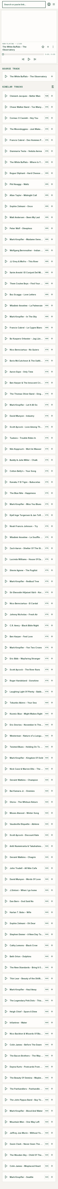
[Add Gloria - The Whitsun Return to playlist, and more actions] (51, 802)
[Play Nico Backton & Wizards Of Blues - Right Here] (7, 1033)
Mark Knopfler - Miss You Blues (25, 504)
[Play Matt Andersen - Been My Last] (7, 217)
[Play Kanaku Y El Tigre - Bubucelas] (7, 482)
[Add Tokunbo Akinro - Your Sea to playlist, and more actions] (51, 702)
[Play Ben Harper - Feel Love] (7, 636)
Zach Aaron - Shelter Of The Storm (27, 548)
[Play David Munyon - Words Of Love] (7, 879)
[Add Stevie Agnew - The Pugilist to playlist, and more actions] (51, 570)
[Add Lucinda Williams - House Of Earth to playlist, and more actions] (51, 559)
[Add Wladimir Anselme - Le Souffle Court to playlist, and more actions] (51, 537)
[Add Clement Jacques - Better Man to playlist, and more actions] (51, 96)
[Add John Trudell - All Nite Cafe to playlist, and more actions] (51, 868)
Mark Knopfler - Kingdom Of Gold (26, 758)
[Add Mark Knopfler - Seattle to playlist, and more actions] (51, 1177)
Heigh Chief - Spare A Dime (23, 1011)
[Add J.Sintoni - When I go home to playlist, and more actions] (51, 890)
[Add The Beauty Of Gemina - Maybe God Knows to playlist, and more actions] (51, 1078)
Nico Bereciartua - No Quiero (24, 349)
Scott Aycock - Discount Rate (24, 835)
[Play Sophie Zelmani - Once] (7, 206)
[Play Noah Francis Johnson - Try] (7, 526)
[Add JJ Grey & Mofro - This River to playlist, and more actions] (51, 261)
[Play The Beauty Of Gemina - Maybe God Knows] (7, 1077)
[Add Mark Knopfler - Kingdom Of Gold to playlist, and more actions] (51, 758)
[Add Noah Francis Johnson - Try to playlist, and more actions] (51, 526)
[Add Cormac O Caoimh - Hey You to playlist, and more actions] (51, 118)
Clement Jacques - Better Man (25, 96)
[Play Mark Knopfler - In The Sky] (7, 316)
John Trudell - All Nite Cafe (23, 868)
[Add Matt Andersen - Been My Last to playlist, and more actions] (51, 217)
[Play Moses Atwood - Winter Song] (7, 813)
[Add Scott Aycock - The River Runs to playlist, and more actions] (51, 669)
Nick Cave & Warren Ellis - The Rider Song (27, 769)
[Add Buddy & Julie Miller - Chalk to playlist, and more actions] (51, 460)
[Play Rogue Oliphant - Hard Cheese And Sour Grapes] (7, 173)
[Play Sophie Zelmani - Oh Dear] (7, 923)
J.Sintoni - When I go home (23, 890)
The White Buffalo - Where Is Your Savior (27, 162)
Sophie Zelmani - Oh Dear (22, 923)
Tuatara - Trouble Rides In (23, 438)
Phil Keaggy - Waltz (19, 184)
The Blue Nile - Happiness (23, 493)
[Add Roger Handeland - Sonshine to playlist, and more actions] (51, 680)
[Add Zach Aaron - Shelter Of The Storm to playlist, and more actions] (51, 548)
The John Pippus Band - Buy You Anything (27, 1099)
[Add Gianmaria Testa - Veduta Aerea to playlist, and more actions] (51, 151)
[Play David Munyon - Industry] (7, 415)
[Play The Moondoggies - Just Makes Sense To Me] (7, 129)
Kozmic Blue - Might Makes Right (26, 713)
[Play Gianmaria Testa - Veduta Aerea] (7, 151)
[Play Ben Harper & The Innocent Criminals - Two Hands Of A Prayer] (7, 382)
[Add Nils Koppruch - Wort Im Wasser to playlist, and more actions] (51, 449)
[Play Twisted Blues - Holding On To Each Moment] (7, 746)
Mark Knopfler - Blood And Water (26, 1111)
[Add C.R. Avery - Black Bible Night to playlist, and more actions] (51, 625)
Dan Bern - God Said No (22, 901)
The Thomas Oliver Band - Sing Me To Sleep (27, 393)
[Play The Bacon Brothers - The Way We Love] (7, 1055)
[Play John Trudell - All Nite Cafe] (7, 868)
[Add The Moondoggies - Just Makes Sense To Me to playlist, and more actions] (51, 129)
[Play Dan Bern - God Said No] (7, 901)
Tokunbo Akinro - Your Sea (23, 702)
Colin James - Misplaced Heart (25, 1166)
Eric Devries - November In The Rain (27, 724)
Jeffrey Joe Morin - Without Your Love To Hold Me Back (27, 1133)
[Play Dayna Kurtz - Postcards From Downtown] (7, 1066)
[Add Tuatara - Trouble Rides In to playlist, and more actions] (51, 438)
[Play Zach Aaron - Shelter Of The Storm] (7, 548)
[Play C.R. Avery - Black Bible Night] (7, 625)
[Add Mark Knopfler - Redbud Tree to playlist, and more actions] (51, 581)
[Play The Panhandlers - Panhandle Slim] (7, 1088)
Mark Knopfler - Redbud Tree (24, 581)
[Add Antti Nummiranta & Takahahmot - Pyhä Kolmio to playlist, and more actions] (51, 846)
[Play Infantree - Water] (7, 1022)
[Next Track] (34, 59)
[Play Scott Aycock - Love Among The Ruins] (7, 426)
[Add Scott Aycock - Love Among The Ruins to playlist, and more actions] (51, 427)
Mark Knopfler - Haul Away (23, 989)
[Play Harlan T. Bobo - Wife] (7, 912)
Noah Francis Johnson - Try (24, 526)
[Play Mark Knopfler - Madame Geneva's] (7, 239)
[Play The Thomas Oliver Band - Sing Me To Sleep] (7, 393)
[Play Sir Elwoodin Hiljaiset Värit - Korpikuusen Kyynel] (7, 592)
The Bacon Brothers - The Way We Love (27, 1055)
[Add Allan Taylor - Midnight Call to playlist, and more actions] (51, 195)
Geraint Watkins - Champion (24, 780)
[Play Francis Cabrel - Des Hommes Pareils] (7, 140)
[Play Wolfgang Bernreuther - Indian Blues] (7, 250)
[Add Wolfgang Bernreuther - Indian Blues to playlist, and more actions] (51, 250)
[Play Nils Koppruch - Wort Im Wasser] (7, 449)
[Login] (49, 4)
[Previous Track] (23, 59)
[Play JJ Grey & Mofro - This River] (7, 261)
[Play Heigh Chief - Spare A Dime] (7, 1011)
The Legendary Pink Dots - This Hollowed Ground (27, 1000)
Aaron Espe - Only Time (21, 371)
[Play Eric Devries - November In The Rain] (7, 724)
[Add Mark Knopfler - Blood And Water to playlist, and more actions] (51, 1111)
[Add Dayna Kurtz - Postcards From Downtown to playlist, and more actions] (51, 1066)
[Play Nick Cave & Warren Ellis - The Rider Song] (7, 768)
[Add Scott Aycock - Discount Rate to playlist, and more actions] (51, 835)
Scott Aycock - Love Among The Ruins (27, 427)
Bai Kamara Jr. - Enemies (22, 791)
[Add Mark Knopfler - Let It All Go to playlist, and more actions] (51, 405)
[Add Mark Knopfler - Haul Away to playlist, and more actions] (51, 989)
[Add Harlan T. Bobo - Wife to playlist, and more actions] (51, 912)
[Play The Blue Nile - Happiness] (7, 493)
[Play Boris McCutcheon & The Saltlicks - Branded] (7, 360)
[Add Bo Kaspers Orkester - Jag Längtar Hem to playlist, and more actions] (51, 338)
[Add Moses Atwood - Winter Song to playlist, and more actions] (51, 813)
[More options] (53, 46)
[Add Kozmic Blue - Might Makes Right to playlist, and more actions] (51, 713)
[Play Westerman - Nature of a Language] (7, 735)
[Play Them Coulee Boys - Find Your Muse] (7, 283)
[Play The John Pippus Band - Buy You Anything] (7, 1099)
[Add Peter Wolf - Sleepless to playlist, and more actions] (51, 228)
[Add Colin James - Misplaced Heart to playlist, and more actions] (51, 1166)
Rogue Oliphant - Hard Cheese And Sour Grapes (27, 173)
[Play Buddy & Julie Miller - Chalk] (7, 460)
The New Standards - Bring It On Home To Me (27, 967)
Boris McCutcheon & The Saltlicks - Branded (27, 360)
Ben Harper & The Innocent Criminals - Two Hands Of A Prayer (27, 382)
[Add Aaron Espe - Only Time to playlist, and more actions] (51, 371)
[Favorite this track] (42, 46)
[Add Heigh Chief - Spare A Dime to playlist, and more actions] (51, 1011)
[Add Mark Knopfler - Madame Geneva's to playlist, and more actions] (51, 239)
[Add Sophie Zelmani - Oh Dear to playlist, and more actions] (51, 923)
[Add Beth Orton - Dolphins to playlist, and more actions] (51, 956)
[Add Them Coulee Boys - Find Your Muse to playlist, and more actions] (51, 283)
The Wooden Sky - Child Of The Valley (27, 1155)
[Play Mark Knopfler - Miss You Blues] (7, 504)
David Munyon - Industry (22, 416)
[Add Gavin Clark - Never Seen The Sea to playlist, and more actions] (51, 1144)
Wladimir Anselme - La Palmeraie (26, 305)
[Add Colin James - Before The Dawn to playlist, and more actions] (51, 1044)
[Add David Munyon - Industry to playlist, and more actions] (51, 416)
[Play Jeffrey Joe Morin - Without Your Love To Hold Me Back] (7, 1132)
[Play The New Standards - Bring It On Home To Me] (7, 967)
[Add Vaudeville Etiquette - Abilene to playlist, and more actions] (51, 824)
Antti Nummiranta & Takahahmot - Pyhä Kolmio (27, 846)
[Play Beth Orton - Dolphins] (7, 956)
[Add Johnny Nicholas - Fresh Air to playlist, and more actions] (51, 614)
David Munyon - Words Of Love (25, 879)
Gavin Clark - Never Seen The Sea (27, 1144)
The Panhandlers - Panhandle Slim (27, 1088)
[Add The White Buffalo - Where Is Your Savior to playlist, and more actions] (51, 162)
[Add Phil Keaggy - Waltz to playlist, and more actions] (51, 184)
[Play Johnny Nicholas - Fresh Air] (7, 614)
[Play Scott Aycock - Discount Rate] (7, 835)
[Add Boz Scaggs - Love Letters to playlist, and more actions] (51, 294)
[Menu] (54, 4)
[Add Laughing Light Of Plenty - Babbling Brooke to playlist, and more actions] (51, 691)
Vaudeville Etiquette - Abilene (24, 824)
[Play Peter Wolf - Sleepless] (7, 228)
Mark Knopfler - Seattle (21, 1177)
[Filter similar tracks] (53, 87)
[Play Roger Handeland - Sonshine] (7, 680)
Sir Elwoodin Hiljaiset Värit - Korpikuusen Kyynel (27, 592)
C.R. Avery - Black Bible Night (24, 625)
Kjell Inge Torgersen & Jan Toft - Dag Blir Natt (27, 515)
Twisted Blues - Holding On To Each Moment (27, 746)
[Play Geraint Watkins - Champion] (7, 779)
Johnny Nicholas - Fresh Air (24, 614)
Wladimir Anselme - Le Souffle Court (27, 537)
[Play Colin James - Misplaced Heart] (7, 1166)
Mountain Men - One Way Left (24, 1122)
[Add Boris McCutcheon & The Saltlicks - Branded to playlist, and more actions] (51, 360)
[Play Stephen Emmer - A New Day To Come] (7, 934)
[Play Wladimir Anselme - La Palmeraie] (7, 305)
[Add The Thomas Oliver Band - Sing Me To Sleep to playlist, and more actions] (51, 394)
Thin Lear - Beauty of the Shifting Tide (27, 978)
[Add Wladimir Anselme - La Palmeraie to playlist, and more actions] (51, 305)
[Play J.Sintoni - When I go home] (7, 890)
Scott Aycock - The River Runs (25, 669)
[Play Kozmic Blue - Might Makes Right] (7, 713)
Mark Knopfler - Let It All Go (23, 404)
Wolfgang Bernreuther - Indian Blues (27, 250)
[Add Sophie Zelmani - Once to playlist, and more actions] (51, 206)
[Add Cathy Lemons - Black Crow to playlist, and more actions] (51, 945)
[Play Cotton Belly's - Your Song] (7, 471)
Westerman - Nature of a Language (27, 735)
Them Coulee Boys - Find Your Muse (27, 283)
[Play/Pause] (29, 59)
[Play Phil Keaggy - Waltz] (7, 184)
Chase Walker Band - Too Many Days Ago (27, 107)
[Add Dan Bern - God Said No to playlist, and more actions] (51, 901)
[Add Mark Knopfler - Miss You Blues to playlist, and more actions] (51, 504)
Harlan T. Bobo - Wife (20, 912)
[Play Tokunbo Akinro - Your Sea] (7, 702)
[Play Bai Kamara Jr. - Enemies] (7, 790)
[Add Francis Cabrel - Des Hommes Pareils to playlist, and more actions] (51, 140)
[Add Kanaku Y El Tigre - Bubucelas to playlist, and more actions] (51, 482)
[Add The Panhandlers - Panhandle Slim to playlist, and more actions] (51, 1089)
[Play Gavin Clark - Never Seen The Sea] (7, 1143)
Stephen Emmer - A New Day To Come (27, 934)
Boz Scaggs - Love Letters (23, 294)
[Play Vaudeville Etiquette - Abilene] (7, 824)
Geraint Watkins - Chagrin (23, 857)
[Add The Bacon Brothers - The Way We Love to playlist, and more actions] (51, 1055)
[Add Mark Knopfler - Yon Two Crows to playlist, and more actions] (51, 647)
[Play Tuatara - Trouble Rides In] (7, 437)
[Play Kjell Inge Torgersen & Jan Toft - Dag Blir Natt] (7, 515)
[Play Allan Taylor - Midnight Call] (7, 195)
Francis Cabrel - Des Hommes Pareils (27, 140)
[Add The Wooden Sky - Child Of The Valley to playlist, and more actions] (51, 1155)
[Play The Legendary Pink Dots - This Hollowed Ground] (7, 1000)
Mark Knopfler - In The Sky (23, 316)
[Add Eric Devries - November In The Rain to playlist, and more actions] (51, 724)
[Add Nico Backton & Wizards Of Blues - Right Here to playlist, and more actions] (51, 1033)
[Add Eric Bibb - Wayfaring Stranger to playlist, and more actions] (51, 658)
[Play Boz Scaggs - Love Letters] (7, 294)
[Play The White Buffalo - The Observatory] (7, 76)
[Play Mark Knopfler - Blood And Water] (7, 1110)
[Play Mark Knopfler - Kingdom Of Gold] (7, 757)
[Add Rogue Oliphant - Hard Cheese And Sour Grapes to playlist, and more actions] (51, 173)
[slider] (23, 54)
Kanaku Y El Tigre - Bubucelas (25, 482)
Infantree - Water (18, 1022)
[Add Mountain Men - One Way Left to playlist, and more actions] (51, 1122)
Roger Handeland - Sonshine (24, 680)
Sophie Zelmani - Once (21, 206)
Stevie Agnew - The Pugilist (23, 570)
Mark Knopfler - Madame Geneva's (27, 239)
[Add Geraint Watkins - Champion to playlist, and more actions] (51, 780)
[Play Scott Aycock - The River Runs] (7, 669)
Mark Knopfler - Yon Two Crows (26, 647)
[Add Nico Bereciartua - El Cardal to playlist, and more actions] (51, 603)
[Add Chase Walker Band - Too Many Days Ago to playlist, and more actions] (51, 107)
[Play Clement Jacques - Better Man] (7, 95)
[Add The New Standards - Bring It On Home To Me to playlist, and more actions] (51, 967)
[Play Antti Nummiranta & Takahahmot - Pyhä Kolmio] (7, 846)
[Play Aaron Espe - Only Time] (7, 371)
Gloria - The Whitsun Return (24, 802)
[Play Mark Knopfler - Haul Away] (7, 989)
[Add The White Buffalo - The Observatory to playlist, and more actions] (51, 76)
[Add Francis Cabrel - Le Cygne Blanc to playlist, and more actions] (51, 327)
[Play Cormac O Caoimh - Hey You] (7, 118)
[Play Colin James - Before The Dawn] (7, 1044)
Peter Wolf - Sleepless (21, 228)
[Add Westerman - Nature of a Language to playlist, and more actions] (51, 736)
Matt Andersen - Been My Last (25, 217)
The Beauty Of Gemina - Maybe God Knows (27, 1077)
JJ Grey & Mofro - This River (24, 261)
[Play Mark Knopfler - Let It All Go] (7, 404)
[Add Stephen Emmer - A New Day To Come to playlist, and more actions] (51, 934)
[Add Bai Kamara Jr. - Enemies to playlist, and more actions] (51, 791)
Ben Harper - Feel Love (21, 636)
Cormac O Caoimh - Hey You (24, 118)
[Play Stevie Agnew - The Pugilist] (7, 570)
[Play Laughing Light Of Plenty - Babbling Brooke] (7, 691)
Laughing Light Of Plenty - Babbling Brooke (27, 691)
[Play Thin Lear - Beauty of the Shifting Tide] (7, 978)
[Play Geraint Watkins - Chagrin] (7, 857)
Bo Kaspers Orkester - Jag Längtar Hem (27, 338)
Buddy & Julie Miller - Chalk (23, 460)
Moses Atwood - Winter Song (24, 813)
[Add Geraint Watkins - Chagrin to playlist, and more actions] (51, 857)
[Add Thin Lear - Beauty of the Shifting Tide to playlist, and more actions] (51, 978)
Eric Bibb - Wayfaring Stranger (25, 658)
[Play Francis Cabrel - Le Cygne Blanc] (7, 327)
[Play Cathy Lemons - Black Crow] (7, 945)
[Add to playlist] (48, 46)
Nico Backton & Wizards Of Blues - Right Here (27, 1033)
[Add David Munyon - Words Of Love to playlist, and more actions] (51, 879)
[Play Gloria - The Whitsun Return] (7, 802)
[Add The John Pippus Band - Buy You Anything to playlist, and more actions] (51, 1100)
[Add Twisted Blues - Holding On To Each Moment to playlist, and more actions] (51, 747)
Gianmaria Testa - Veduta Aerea (26, 151)
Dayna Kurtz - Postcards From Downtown (27, 1066)
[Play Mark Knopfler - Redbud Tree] (7, 581)
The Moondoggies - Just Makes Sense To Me (27, 129)
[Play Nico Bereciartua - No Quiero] (7, 349)
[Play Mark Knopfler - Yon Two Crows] (7, 647)
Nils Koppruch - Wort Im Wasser (25, 449)
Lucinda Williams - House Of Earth (27, 559)
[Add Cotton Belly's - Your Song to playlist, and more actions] (51, 471)
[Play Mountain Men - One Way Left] (7, 1121)
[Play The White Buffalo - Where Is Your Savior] (7, 162)
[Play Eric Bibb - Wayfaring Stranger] (7, 658)
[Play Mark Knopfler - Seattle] (7, 1177)
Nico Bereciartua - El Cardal (24, 603)
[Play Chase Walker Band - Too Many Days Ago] (7, 107)
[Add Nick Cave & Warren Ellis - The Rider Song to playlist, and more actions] (51, 769)
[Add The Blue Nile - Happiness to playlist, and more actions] (51, 493)
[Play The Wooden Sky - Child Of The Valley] (7, 1155)
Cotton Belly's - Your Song (23, 471)
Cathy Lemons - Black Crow (23, 945)
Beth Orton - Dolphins (20, 956)
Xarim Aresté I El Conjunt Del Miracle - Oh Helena (27, 272)
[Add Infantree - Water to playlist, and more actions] (51, 1022)
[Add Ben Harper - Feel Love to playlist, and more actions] (51, 636)
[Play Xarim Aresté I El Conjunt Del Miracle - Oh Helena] (7, 272)
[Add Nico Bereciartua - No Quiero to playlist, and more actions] (51, 349)
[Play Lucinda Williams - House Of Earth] (7, 559)
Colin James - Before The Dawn (26, 1044)
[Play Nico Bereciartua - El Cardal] (7, 603)
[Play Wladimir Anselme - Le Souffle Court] (7, 537)
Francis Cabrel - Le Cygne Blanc (26, 327)
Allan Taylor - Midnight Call (23, 195)
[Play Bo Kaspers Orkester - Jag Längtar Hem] (7, 338)
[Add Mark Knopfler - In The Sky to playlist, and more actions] (51, 316)
